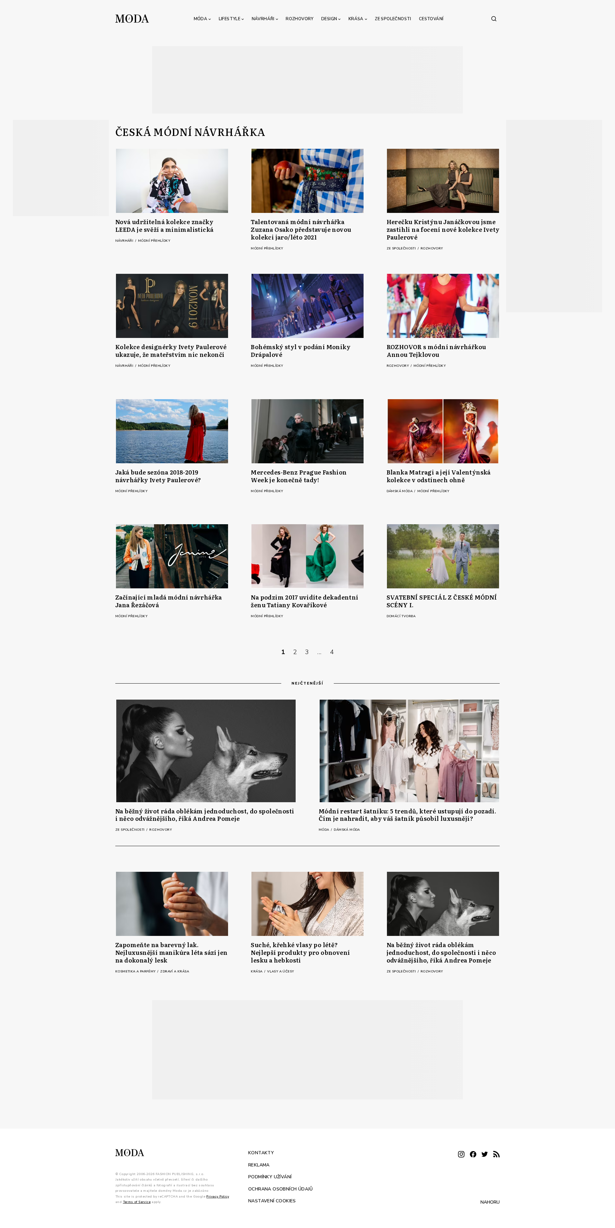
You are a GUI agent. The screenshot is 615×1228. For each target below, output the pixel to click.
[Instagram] (461, 1154)
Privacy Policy (217, 1196)
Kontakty (261, 1153)
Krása (356, 19)
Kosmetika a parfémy (136, 971)
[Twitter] (484, 1154)
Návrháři (263, 19)
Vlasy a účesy (280, 971)
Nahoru (490, 1202)
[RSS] (496, 1154)
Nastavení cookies (272, 1201)
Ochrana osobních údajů (280, 1189)
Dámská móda (400, 491)
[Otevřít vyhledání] (494, 18)
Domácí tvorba (401, 616)
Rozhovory (300, 19)
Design (329, 19)
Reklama (259, 1165)
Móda (201, 19)
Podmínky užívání (269, 1177)
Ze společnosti (393, 19)
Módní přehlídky (154, 241)
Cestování (431, 19)
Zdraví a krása (174, 971)
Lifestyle (230, 19)
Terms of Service (137, 1202)
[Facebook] (473, 1154)
